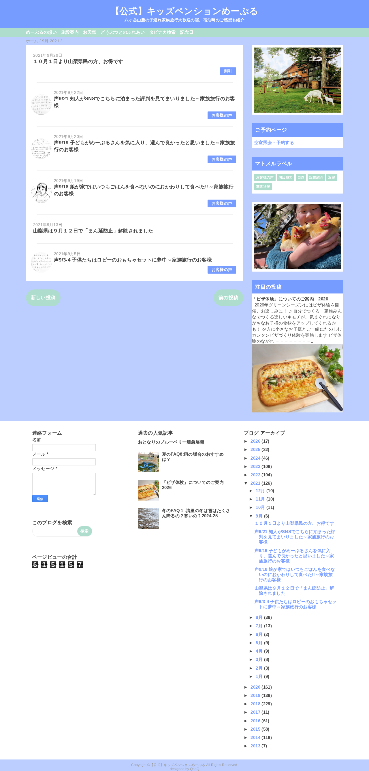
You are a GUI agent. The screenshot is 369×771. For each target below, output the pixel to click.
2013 (256, 745)
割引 (228, 71)
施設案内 (70, 32)
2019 (256, 695)
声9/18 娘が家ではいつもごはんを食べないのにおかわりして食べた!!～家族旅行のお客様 (295, 574)
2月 (260, 668)
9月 (260, 516)
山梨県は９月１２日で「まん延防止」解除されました (93, 231)
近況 (331, 177)
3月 (260, 659)
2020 (256, 687)
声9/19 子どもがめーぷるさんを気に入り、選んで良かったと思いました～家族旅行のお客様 (294, 555)
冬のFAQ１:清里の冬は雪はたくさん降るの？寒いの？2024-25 (196, 513)
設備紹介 (316, 177)
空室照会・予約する (274, 142)
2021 (256, 483)
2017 (256, 712)
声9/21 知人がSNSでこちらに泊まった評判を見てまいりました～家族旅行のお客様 (295, 536)
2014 (256, 737)
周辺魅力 (285, 177)
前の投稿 (228, 297)
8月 (260, 617)
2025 (256, 449)
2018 (256, 703)
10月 (261, 507)
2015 (256, 729)
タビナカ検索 (162, 32)
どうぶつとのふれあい (123, 32)
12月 (261, 490)
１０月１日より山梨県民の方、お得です (78, 61)
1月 (260, 676)
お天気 (89, 32)
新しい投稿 (43, 297)
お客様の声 (222, 115)
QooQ (194, 769)
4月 (260, 651)
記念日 (186, 32)
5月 (260, 642)
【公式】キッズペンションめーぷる (184, 11)
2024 (256, 458)
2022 (256, 474)
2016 (256, 720)
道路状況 (263, 187)
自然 (301, 177)
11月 (261, 499)
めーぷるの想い (41, 32)
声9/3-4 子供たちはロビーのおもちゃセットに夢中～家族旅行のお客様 (133, 260)
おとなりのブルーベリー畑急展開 (171, 442)
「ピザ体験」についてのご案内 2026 (290, 298)
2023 (256, 466)
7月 (260, 625)
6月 (260, 634)
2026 (256, 441)
